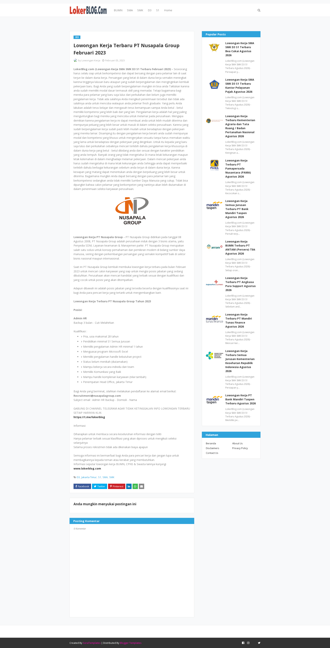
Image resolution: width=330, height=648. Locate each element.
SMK (111, 477)
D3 (78, 477)
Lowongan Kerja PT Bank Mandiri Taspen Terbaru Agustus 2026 (240, 399)
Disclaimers (212, 448)
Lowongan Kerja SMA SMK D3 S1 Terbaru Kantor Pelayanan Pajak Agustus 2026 (239, 85)
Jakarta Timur (89, 477)
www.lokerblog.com (87, 468)
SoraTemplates (92, 643)
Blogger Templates (131, 643)
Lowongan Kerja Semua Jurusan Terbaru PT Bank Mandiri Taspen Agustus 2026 (236, 209)
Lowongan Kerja (91, 60)
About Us (237, 443)
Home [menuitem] (168, 10)
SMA (105, 477)
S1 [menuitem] (157, 10)
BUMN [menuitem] (118, 10)
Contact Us (212, 453)
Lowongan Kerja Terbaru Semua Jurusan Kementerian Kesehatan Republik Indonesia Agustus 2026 (240, 361)
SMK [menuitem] (140, 10)
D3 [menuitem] (150, 10)
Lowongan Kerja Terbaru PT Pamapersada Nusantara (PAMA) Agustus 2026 (238, 168)
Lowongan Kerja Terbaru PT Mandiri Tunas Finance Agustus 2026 (238, 320)
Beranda (211, 443)
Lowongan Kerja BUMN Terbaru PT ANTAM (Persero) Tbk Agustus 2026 (240, 247)
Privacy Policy (240, 448)
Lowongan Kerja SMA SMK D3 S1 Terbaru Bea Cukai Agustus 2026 (239, 49)
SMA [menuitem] (130, 10)
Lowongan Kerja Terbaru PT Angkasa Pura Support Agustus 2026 (240, 284)
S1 (99, 477)
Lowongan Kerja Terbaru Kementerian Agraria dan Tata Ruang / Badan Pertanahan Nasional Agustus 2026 (240, 126)
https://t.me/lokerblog (89, 417)
